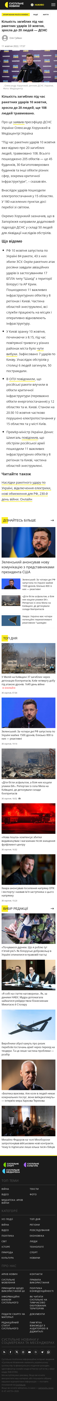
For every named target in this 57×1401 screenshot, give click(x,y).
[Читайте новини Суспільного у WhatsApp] (48, 1352)
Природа (7, 1252)
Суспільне (20, 1384)
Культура (8, 1257)
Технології (37, 1246)
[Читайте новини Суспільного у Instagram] (23, 1352)
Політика (8, 1235)
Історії (6, 1246)
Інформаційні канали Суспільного (10, 1299)
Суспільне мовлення (8, 1281)
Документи (37, 1314)
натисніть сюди (45, 1387)
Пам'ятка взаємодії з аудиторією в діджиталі (39, 1327)
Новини (35, 1257)
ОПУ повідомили (22, 379)
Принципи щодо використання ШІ (13, 1290)
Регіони (35, 1224)
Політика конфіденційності (42, 1290)
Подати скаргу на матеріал (13, 1315)
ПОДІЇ (35, 14)
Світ (4, 1241)
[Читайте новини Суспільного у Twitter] (16, 1352)
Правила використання (39, 1281)
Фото (33, 1194)
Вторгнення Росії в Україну (15, 14)
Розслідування (40, 1230)
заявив (19, 122)
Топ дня (35, 1219)
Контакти (36, 1274)
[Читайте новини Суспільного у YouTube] (29, 1352)
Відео (5, 1194)
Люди (34, 1241)
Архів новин (10, 1274)
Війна (5, 1188)
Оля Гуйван (16, 37)
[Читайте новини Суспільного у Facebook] (10, 1352)
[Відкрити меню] (54, 5)
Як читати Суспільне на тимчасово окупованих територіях (38, 1302)
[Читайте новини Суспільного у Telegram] (42, 1352)
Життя (46, 14)
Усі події (7, 1219)
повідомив (30, 437)
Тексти (34, 1188)
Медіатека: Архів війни (12, 1201)
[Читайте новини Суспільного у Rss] (4, 1352)
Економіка (37, 1235)
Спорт (34, 1252)
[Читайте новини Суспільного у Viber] (35, 1352)
